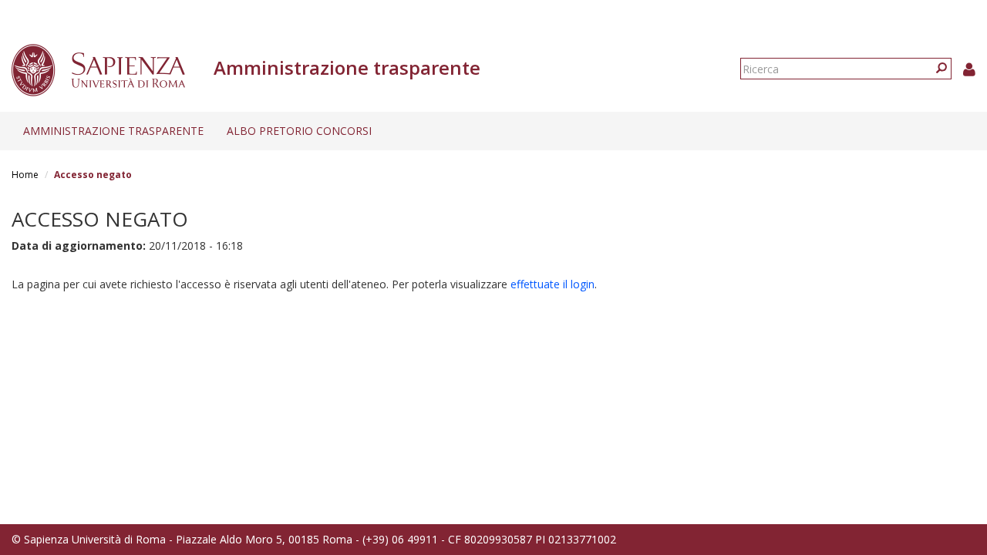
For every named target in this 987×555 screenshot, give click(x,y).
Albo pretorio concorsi (299, 130)
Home (25, 174)
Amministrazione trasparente (113, 130)
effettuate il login (552, 284)
